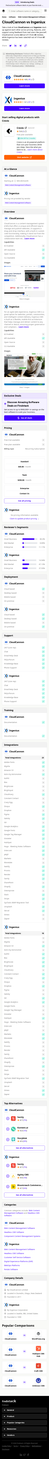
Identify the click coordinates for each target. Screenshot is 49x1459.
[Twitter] (10, 46)
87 (30, 102)
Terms (15, 1446)
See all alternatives (24, 1148)
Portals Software (11, 1269)
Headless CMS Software (14, 1232)
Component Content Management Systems (22, 1236)
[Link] (25, 46)
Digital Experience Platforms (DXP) (18, 1261)
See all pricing (24, 501)
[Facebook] (28, 1454)
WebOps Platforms (12, 1265)
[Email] (20, 46)
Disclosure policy (18, 66)
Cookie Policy (6, 1446)
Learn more (29, 238)
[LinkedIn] (15, 46)
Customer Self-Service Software (17, 1257)
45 (30, 79)
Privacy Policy (25, 1446)
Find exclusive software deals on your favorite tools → (24, 5)
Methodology (30, 66)
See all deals (26, 418)
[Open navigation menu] (45, 10)
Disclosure (5, 1449)
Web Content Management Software (18, 185)
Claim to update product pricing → (24, 518)
